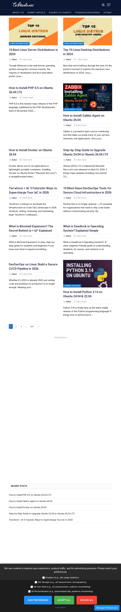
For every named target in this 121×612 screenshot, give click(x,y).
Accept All (64, 600)
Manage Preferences (107, 608)
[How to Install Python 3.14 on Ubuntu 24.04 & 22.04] (87, 274)
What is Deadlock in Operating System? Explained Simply (83, 228)
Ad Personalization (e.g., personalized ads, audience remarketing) (62, 591)
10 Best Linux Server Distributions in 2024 (33, 52)
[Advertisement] (60, 360)
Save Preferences (38, 600)
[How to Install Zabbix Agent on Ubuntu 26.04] (87, 97)
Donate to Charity (60, 12)
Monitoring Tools (72, 109)
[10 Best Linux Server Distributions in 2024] (33, 31)
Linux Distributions (19, 44)
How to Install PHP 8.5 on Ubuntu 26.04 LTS (31, 90)
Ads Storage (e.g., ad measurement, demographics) (62, 582)
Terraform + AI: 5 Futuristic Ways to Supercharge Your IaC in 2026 (33, 190)
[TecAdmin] (23, 5)
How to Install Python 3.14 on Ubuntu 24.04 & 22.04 (82, 294)
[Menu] (109, 4)
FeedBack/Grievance (87, 12)
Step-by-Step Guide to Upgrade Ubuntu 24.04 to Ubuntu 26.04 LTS (85, 152)
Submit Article (36, 12)
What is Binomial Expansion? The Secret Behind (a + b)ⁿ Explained (31, 228)
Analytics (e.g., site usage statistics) (62, 577)
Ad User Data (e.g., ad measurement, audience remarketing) (62, 586)
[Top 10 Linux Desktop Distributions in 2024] (87, 31)
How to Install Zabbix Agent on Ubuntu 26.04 (83, 118)
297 (32, 326)
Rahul (14, 60)
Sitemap (108, 12)
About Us (18, 12)
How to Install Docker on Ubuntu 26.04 (30, 152)
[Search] (103, 4)
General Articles (72, 286)
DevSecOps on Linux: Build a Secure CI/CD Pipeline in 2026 (33, 266)
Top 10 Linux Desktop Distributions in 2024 (86, 52)
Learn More (60, 607)
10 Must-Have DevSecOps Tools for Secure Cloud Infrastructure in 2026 (87, 190)
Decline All (86, 600)
